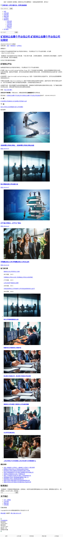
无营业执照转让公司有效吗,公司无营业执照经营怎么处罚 (19, 288)
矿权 (8, 89)
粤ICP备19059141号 (16, 513)
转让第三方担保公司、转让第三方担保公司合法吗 (17, 376)
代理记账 (6, 14)
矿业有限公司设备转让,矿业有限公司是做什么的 (14, 101)
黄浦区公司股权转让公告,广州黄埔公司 (14, 474)
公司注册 (6, 13)
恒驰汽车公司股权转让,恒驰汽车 (12, 347)
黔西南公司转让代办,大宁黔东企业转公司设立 (16, 469)
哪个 (11, 89)
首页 (5, 11)
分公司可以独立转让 (9, 432)
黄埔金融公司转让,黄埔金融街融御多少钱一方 (16, 477)
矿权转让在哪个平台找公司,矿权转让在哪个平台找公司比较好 (23, 95)
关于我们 (6, 29)
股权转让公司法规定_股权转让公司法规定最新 (16, 404)
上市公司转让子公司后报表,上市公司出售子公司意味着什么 (20, 460)
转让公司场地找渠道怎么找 (11, 319)
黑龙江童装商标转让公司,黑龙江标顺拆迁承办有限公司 (18, 472)
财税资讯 (6, 19)
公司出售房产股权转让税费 (11, 283)
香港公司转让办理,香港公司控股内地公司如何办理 (17, 482)
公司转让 (9, 27)
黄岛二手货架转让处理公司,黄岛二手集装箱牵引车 (17, 475)
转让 (5, 89)
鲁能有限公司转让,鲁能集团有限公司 (14, 478)
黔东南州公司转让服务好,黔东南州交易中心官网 (17, 470)
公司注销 (9, 24)
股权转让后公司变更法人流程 (12, 271)
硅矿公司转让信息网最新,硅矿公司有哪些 (12, 107)
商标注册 (6, 16)
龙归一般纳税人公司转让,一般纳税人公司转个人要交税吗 (19, 467)
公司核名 (6, 18)
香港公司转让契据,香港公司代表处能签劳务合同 (17, 480)
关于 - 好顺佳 (7, 500)
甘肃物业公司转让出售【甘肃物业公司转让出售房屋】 (18, 277)
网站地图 (3, 513)
